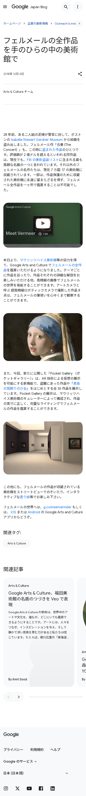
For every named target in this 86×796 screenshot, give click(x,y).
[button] (80, 74)
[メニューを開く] (5, 7)
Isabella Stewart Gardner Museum (37, 140)
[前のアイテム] (8, 697)
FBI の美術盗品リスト (43, 160)
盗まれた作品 (52, 150)
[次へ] (79, 23)
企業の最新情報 (38, 23)
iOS (13, 512)
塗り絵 (25, 497)
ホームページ (12, 23)
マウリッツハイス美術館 (38, 260)
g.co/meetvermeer (57, 507)
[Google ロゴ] (11, 734)
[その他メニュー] (78, 7)
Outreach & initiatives (69, 23)
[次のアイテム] (19, 697)
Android (34, 512)
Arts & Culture (17, 543)
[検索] (66, 7)
